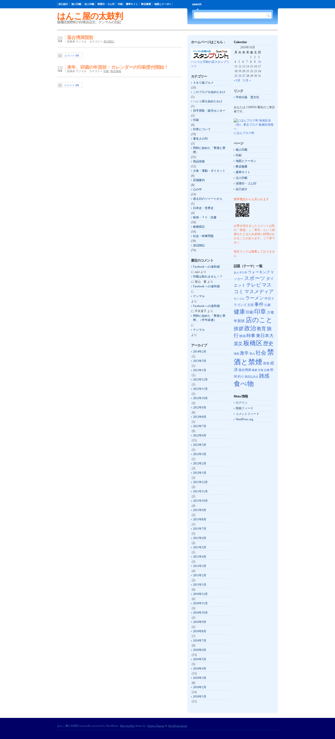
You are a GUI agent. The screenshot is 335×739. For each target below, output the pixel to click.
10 (259, 62)
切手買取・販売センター (209, 110)
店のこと (259, 320)
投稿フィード (244, 408)
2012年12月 (200, 379)
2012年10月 (200, 398)
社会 (261, 353)
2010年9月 (199, 622)
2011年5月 (199, 547)
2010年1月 (199, 696)
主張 (250, 305)
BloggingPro (127, 725)
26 (239, 76)
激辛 (244, 353)
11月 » (247, 80)
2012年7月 (199, 426)
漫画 (236, 353)
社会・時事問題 (203, 236)
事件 (259, 304)
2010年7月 (199, 640)
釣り (241, 376)
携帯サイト (132, 4)
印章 (260, 311)
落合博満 (244, 370)
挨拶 (239, 328)
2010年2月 (199, 687)
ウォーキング (259, 272)
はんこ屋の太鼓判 (90, 16)
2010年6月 (199, 650)
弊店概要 (146, 4)
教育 (261, 328)
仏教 (267, 305)
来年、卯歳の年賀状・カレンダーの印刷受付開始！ (117, 67)
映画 (242, 336)
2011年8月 (199, 519)
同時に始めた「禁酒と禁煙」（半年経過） (209, 318)
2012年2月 (199, 463)
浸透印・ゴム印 (106, 4)
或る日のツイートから (207, 198)
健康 (239, 311)
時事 (250, 335)
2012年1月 (199, 473)
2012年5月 (199, 445)
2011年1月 (199, 584)
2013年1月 (199, 370)
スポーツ (254, 278)
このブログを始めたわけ (209, 92)
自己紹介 (63, 4)
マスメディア (259, 291)
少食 (270, 312)
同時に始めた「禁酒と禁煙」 (209, 150)
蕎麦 (254, 370)
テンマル (199, 296)
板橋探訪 (199, 226)
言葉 (260, 370)
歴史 (268, 343)
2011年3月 (199, 566)
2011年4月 (199, 556)
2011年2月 (199, 575)
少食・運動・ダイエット (209, 170)
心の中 (197, 189)
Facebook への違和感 (206, 266)
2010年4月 (199, 668)
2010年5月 (199, 659)
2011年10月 (200, 500)
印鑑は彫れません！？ (207, 276)
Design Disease (155, 725)
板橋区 (252, 343)
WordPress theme (177, 725)
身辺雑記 (108, 41)
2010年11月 (200, 603)
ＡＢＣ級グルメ (203, 82)
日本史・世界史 (203, 208)
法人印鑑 (89, 4)
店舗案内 (199, 180)
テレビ (253, 285)
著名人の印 (200, 138)
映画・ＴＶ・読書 (205, 217)
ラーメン (254, 298)
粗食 (266, 363)
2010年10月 (200, 612)
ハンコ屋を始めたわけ (207, 101)
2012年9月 (199, 407)
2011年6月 (199, 538)
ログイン (241, 402)
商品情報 (115, 71)
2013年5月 (199, 361)
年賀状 (239, 321)
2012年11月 (200, 389)
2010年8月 (199, 631)
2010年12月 (200, 594)
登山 (252, 353)
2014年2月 (199, 351)
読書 (267, 370)
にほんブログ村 (244, 133)
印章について (202, 129)
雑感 (264, 376)
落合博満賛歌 (80, 37)
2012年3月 (199, 454)
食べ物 (244, 383)
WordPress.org (244, 419)
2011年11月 (200, 491)
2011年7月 (199, 528)
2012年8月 (199, 417)
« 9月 (237, 80)
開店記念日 (251, 376)
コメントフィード (247, 414)
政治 (250, 328)
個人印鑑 (76, 4)
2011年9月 (199, 510)
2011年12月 (200, 482)
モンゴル (239, 298)
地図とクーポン (162, 4)
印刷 (120, 4)
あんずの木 (240, 272)
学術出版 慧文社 (247, 97)
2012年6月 (199, 435)
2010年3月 (199, 678)
